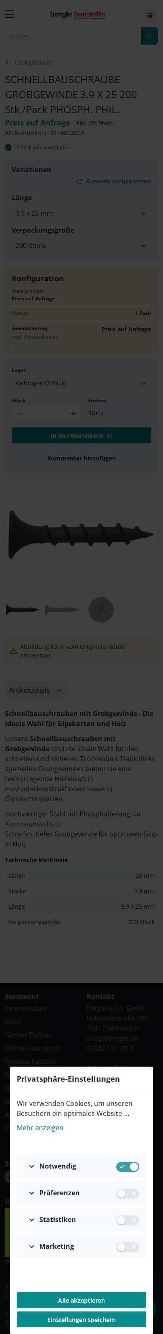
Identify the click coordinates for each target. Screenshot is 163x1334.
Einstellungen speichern (81, 1320)
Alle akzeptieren (81, 1300)
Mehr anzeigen (40, 1127)
